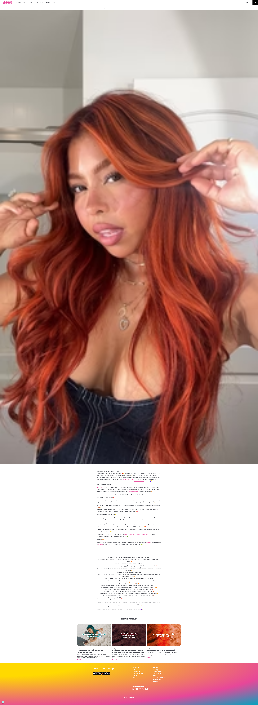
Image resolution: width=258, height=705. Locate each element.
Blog (134, 677)
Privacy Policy (157, 679)
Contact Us (136, 671)
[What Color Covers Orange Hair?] (164, 635)
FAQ (134, 670)
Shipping (155, 670)
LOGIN (246, 2)
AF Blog (102, 8)
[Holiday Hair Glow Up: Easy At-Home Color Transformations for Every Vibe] (129, 635)
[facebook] (136, 689)
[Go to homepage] (7, 2)
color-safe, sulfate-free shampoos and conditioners (138, 534)
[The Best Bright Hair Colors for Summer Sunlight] (94, 635)
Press (154, 675)
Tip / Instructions (138, 673)
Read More (79, 659)
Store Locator (157, 673)
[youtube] (146, 689)
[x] (143, 689)
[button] (2, 702)
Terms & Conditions (159, 677)
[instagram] (133, 689)
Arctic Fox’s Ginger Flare (129, 479)
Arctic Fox (98, 8)
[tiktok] (140, 689)
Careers (135, 675)
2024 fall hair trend (139, 481)
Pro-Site (155, 681)
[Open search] (250, 2)
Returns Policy (157, 671)
